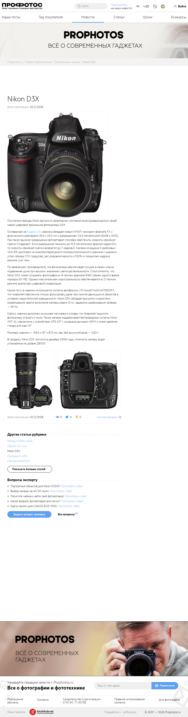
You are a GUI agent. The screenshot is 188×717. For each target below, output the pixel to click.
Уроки (147, 17)
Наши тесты (11, 17)
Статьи (118, 17)
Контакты (43, 700)
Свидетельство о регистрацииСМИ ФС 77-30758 (81, 701)
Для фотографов (169, 700)
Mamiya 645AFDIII (18, 461)
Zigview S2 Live (16, 446)
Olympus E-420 (17, 456)
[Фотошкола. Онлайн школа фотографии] (41, 712)
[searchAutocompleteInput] (92, 6)
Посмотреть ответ (72, 486)
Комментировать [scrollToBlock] (107, 417)
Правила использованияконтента (129, 701)
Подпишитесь (119, 5)
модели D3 (34, 232)
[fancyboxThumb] (57, 165)
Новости (88, 17)
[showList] (29, 469)
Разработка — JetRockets (120, 712)
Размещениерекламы (15, 701)
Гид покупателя (51, 17)
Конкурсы (178, 17)
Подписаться (167, 685)
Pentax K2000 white (19, 441)
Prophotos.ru (173, 712)
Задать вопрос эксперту (29, 514)
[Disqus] (64, 571)
